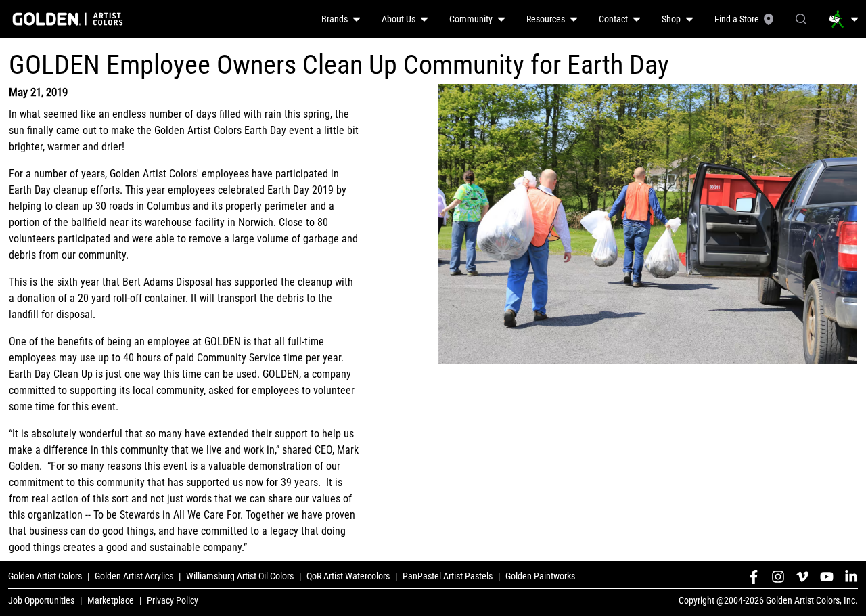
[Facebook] (753, 577)
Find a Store (736, 19)
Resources (545, 19)
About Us (398, 19)
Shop (671, 19)
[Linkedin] (851, 577)
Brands (334, 19)
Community (471, 19)
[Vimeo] (802, 577)
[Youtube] (827, 577)
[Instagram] (778, 577)
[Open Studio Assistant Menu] (843, 19)
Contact (613, 19)
